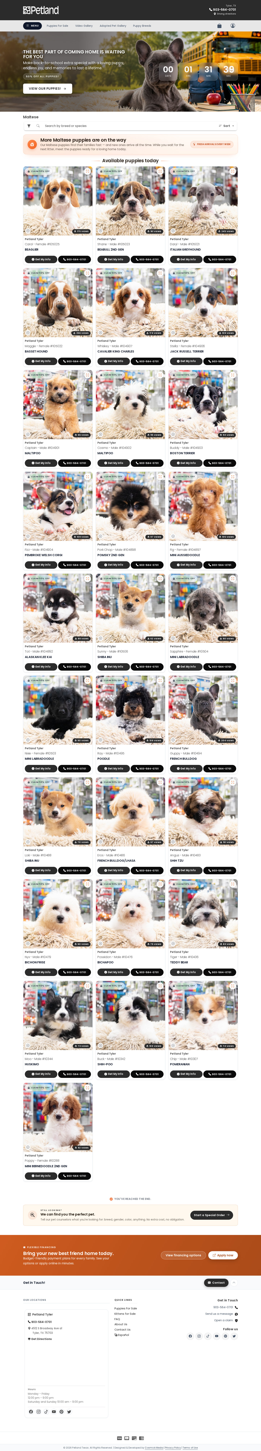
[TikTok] (46, 1412)
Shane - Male (113, 244)
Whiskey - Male (114, 346)
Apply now (225, 1255)
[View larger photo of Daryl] (232, 171)
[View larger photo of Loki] (87, 782)
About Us (120, 1324)
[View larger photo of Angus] (232, 782)
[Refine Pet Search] (29, 126)
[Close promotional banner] (231, 38)
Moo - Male (39, 1059)
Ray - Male (110, 753)
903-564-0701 (223, 1307)
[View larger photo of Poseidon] (160, 884)
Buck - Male (111, 1059)
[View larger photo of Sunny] (160, 578)
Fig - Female (185, 550)
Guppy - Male (186, 753)
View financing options (183, 1255)
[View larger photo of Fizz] (87, 476)
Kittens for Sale (125, 1314)
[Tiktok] (208, 1336)
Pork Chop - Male (116, 550)
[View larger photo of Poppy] (87, 1087)
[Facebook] (31, 1412)
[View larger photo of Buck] (160, 985)
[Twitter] (69, 1412)
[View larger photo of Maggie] (87, 273)
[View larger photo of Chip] (232, 985)
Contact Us (122, 1330)
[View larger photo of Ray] (160, 680)
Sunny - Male (112, 651)
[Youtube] (216, 1336)
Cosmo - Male (114, 448)
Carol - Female (42, 244)
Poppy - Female (42, 1160)
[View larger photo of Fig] (232, 476)
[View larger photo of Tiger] (232, 884)
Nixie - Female (40, 753)
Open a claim (223, 1320)
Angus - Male (185, 855)
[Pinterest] (61, 1412)
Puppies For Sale (57, 26)
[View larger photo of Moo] (87, 985)
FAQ (117, 1319)
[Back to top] (234, 1282)
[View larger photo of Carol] (87, 171)
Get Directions (41, 1339)
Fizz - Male (39, 550)
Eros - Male (111, 855)
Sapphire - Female (189, 651)
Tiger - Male (184, 957)
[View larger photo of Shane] (160, 171)
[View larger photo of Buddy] (232, 375)
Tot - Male (39, 651)
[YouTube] (54, 1412)
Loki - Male (38, 855)
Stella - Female (187, 346)
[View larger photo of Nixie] (87, 680)
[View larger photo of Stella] (232, 273)
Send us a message (219, 1314)
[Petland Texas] (41, 10)
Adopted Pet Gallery (113, 26)
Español (123, 1335)
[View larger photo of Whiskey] (160, 273)
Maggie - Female (43, 346)
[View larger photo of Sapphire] (232, 578)
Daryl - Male (184, 244)
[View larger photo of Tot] (87, 578)
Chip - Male (184, 1059)
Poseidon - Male (115, 957)
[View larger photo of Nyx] (87, 884)
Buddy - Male (186, 448)
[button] (38, 171)
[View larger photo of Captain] (87, 375)
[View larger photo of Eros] (160, 782)
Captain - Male (42, 448)
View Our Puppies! (45, 88)
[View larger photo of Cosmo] (160, 375)
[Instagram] (39, 1412)
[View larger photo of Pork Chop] (160, 476)
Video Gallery (84, 26)
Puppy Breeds (142, 26)
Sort (226, 126)
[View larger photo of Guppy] (232, 680)
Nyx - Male (38, 957)
